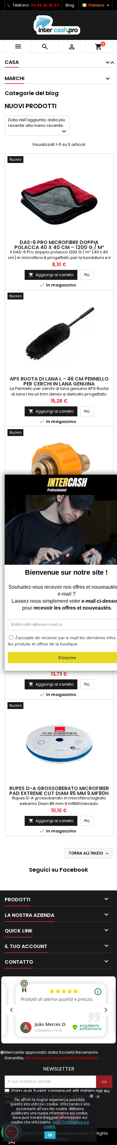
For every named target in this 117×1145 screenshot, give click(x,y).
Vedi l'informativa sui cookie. (66, 1124)
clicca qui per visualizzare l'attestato (61, 1058)
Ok (50, 1135)
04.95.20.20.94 (45, 5)
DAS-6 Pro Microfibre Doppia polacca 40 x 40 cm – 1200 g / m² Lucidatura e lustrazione (59, 247)
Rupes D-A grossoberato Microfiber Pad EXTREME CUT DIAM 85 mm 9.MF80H (59, 791)
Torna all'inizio (89, 853)
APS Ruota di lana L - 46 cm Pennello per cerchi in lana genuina (59, 381)
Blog (70, 5)
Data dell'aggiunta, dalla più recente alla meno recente (38, 126)
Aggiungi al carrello (51, 274)
